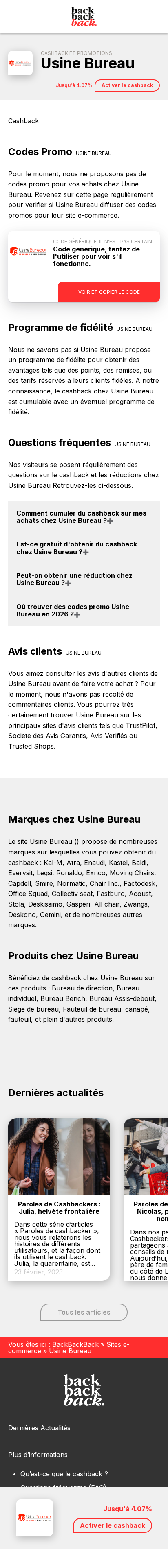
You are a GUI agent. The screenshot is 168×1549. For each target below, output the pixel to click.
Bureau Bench (62, 998)
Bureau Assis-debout (122, 998)
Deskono (22, 915)
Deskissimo (45, 904)
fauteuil (19, 1019)
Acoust (140, 893)
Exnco (96, 873)
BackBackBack (75, 1344)
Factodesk (139, 883)
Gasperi (78, 904)
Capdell (19, 883)
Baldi (139, 863)
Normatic (71, 883)
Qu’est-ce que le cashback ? (64, 1474)
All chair (106, 904)
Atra (73, 863)
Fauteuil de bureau (92, 1009)
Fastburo (111, 893)
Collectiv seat (72, 893)
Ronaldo (69, 873)
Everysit (20, 873)
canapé (136, 1009)
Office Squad (28, 893)
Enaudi (94, 863)
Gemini (50, 915)
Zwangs (136, 904)
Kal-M (53, 863)
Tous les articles (84, 1312)
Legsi (44, 873)
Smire (44, 883)
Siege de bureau (33, 1009)
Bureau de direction (82, 988)
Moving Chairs (132, 873)
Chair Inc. (104, 883)
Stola (16, 904)
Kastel (118, 863)
